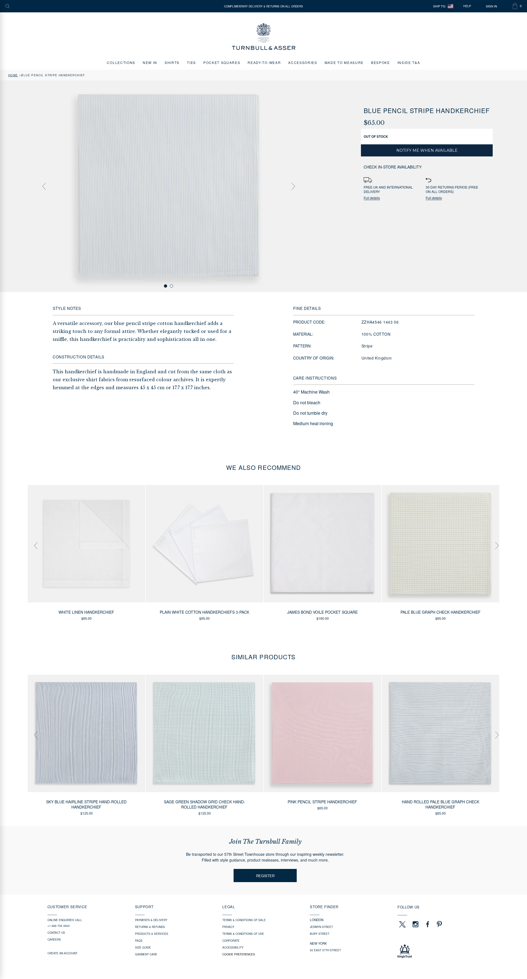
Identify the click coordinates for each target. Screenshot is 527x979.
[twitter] (402, 924)
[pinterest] (439, 924)
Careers (54, 939)
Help (467, 6)
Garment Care (146, 954)
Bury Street (319, 934)
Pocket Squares (221, 62)
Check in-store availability (393, 167)
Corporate (231, 940)
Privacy (228, 927)
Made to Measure (344, 62)
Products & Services (151, 934)
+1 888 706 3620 (58, 926)
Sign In (491, 6)
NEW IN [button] (150, 62)
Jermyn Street (321, 927)
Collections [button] (121, 62)
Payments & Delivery (151, 920)
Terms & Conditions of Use (243, 934)
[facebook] (427, 924)
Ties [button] (191, 62)
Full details (372, 198)
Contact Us (56, 933)
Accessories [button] (302, 62)
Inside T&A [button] (408, 62)
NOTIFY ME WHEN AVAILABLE (427, 150)
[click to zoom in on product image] (168, 185)
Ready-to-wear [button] (264, 62)
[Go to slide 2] (171, 286)
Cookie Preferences (238, 954)
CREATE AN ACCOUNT (62, 953)
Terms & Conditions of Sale (244, 920)
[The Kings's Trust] (438, 951)
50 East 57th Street (325, 950)
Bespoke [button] (380, 62)
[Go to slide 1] (165, 286)
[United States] (450, 6)
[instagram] (415, 924)
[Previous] (43, 186)
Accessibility (232, 947)
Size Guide (143, 947)
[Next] (293, 186)
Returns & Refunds (150, 927)
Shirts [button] (172, 62)
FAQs (138, 940)
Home (13, 75)
